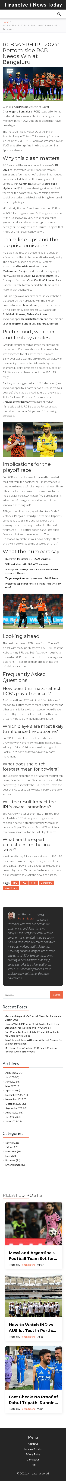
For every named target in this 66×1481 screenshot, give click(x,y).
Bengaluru (46, 882)
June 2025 (13, 1121)
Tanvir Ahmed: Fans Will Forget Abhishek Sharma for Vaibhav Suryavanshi (33, 1042)
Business (12, 1160)
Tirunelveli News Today (33, 5)
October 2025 (15, 1103)
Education (13, 1151)
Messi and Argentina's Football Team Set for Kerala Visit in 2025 (33, 1018)
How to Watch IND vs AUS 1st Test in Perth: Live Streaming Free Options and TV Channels (32, 1026)
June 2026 (12, 1081)
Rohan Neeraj (28, 1264)
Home (6, 21)
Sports (12, 1142)
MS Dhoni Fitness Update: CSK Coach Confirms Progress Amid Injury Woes (31, 1049)
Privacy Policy (33, 1454)
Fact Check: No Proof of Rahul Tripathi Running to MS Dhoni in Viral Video (32, 1034)
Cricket (11, 1147)
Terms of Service (33, 1448)
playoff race (11, 887)
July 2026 (12, 1077)
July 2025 (13, 1116)
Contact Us (33, 1459)
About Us (33, 1443)
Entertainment (15, 1164)
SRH (33, 882)
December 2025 (16, 1094)
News (11, 1155)
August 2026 (14, 1072)
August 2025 (14, 1112)
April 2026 (12, 1090)
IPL (15, 882)
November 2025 (15, 1099)
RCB (24, 882)
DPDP (33, 1464)
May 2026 (12, 1085)
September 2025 (16, 1108)
